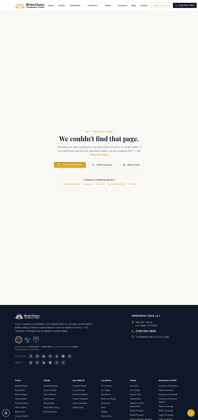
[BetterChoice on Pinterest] (63, 356)
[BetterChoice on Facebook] (30, 356)
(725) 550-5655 (98, 154)
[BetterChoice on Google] (30, 362)
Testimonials (135, 399)
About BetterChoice (117, 184)
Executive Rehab (80, 394)
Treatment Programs (71, 184)
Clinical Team (136, 394)
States (108, 5)
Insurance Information (168, 386)
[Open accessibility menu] (6, 413)
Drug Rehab (49, 403)
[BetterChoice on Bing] (37, 362)
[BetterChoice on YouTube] (50, 356)
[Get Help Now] (191, 413)
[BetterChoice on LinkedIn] (43, 356)
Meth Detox (20, 412)
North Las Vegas (108, 399)
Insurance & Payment (168, 394)
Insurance (122, 5)
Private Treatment (80, 399)
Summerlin (105, 403)
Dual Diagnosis (50, 412)
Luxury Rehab (78, 390)
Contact (143, 5)
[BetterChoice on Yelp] (56, 362)
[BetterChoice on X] (69, 356)
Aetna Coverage (166, 406)
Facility (61, 5)
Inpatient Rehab (51, 386)
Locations (92, 5)
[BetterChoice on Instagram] (37, 356)
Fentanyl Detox (21, 403)
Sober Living (78, 407)
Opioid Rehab (50, 394)
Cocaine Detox (21, 416)
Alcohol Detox (21, 394)
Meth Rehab (49, 399)
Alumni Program (137, 415)
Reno (103, 407)
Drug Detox (20, 390)
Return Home (133, 165)
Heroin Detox (21, 407)
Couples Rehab (79, 386)
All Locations (106, 386)
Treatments (75, 5)
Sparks (104, 412)
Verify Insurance (161, 5)
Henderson (106, 394)
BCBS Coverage (166, 410)
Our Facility (100, 184)
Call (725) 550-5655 (72, 165)
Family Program (136, 410)
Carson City (106, 416)
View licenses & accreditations (27, 349)
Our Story (134, 386)
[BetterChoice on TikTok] (56, 356)
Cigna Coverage (166, 415)
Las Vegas (105, 390)
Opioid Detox (21, 399)
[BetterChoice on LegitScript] (50, 362)
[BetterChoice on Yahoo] (63, 362)
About (51, 5)
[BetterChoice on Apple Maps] (43, 362)
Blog (134, 5)
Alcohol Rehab (50, 390)
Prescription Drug (51, 407)
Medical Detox (21, 386)
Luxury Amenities (79, 403)
